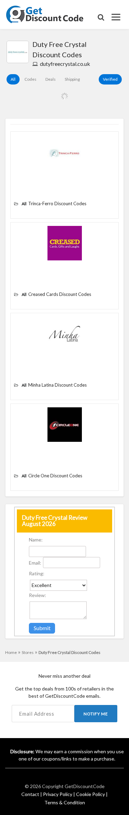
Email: (35, 563)
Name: (36, 540)
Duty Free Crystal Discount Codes (69, 652)
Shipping (72, 79)
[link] (45, 13)
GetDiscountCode (85, 786)
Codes (30, 79)
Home (13, 652)
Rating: (36, 573)
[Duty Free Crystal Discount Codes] (18, 52)
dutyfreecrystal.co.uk (65, 63)
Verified (110, 79)
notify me (96, 713)
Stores (29, 652)
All (13, 79)
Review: (37, 595)
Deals (50, 79)
